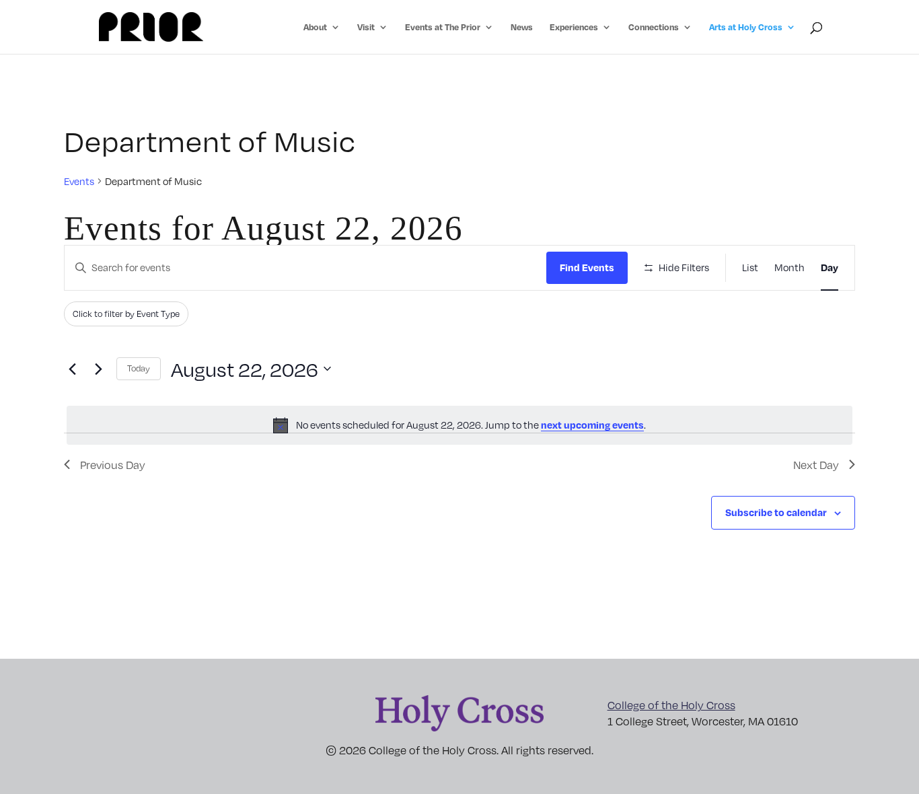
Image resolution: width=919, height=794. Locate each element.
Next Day (816, 464)
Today (138, 368)
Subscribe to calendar (776, 512)
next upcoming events (592, 425)
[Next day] (98, 369)
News (522, 27)
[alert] (459, 425)
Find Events (587, 267)
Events (79, 181)
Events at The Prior (442, 27)
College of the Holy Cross (671, 705)
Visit (366, 27)
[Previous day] (72, 369)
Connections (653, 27)
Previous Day (112, 464)
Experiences (574, 27)
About (315, 27)
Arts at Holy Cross (745, 27)
